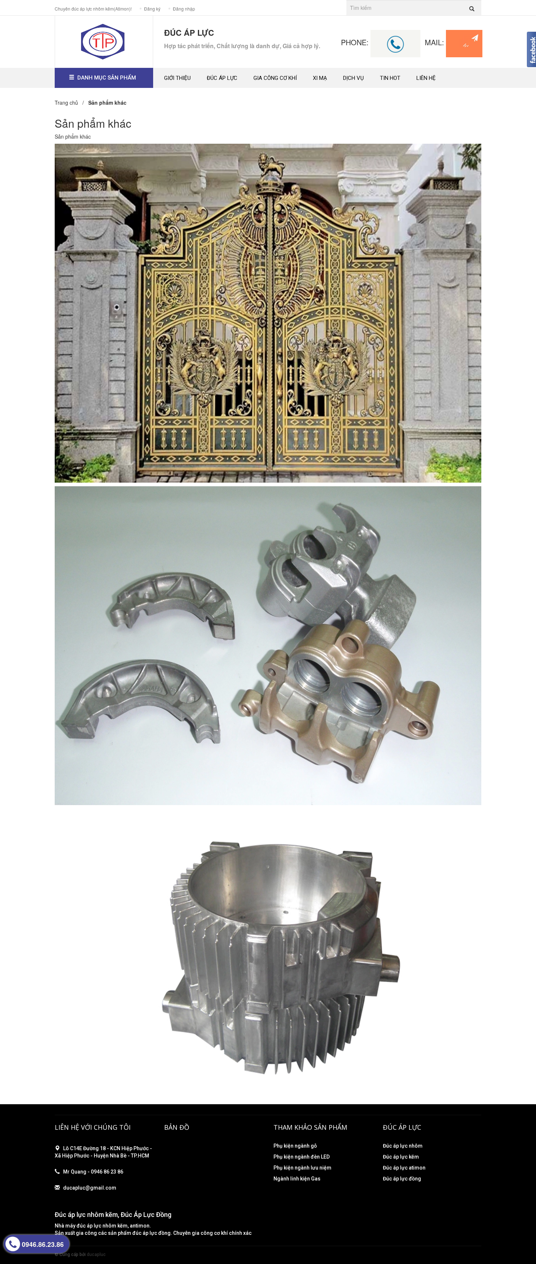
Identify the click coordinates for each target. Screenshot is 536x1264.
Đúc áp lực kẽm (401, 1157)
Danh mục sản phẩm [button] (106, 77)
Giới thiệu (177, 78)
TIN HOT (390, 78)
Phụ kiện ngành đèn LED (301, 1157)
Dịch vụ (353, 78)
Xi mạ (320, 78)
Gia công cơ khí (275, 78)
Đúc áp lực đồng (402, 1179)
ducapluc (96, 1254)
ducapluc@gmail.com (89, 1188)
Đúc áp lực (222, 78)
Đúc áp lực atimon (404, 1168)
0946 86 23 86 (107, 1172)
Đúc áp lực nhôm (403, 1146)
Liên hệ (426, 78)
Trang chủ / (71, 102)
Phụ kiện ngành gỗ (295, 1146)
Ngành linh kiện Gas (297, 1179)
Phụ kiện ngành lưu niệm (302, 1168)
